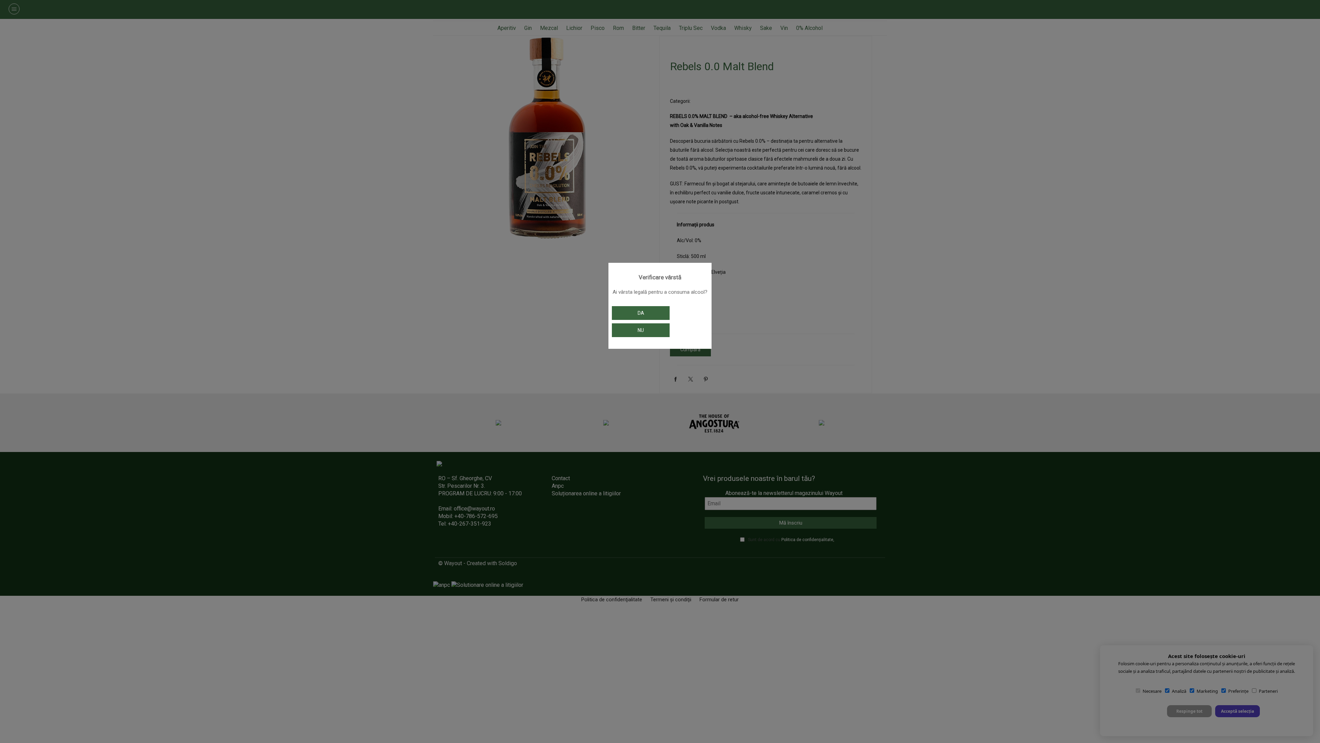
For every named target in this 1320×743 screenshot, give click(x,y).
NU (641, 330)
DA (641, 313)
